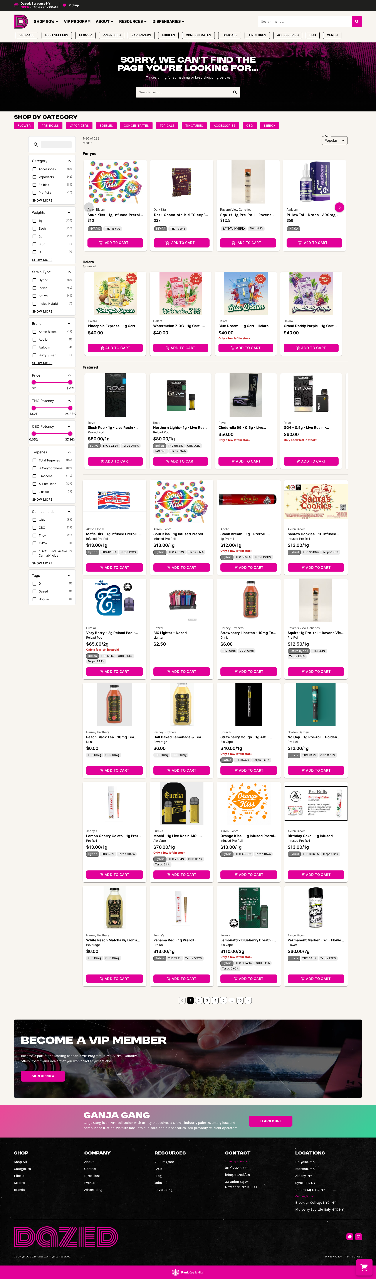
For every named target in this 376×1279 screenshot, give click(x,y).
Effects (19, 1176)
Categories (22, 1169)
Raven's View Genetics (304, 628)
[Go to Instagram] (358, 1236)
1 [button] (190, 1000)
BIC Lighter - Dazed (170, 633)
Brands (19, 1190)
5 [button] (224, 1000)
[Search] (357, 21)
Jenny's (91, 831)
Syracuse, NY (305, 1183)
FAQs (158, 1169)
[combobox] (305, 21)
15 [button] (240, 1000)
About (103, 21)
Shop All (20, 1162)
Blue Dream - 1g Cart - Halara (243, 326)
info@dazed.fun (237, 1175)
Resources (131, 21)
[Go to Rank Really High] (188, 1272)
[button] (47, 5)
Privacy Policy (333, 1256)
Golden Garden (298, 732)
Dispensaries (167, 21)
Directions (92, 1176)
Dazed (158, 628)
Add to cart (117, 348)
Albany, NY (303, 1176)
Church (225, 732)
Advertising (93, 1190)
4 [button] (215, 1000)
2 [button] (199, 1000)
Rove (91, 422)
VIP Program (77, 21)
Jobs (158, 1183)
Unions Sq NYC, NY (310, 1190)
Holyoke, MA (305, 1162)
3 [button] (207, 1000)
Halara (92, 321)
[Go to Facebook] (349, 1236)
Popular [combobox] (331, 140)
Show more (42, 200)
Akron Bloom (95, 529)
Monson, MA (305, 1169)
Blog (158, 1176)
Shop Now (44, 21)
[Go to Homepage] (21, 22)
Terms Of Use (353, 1256)
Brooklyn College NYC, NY (315, 1202)
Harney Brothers (231, 628)
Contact (90, 1169)
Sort (327, 136)
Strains (19, 1183)
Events (89, 1183)
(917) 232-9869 (236, 1168)
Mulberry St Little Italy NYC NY (319, 1209)
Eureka (91, 628)
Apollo (224, 529)
